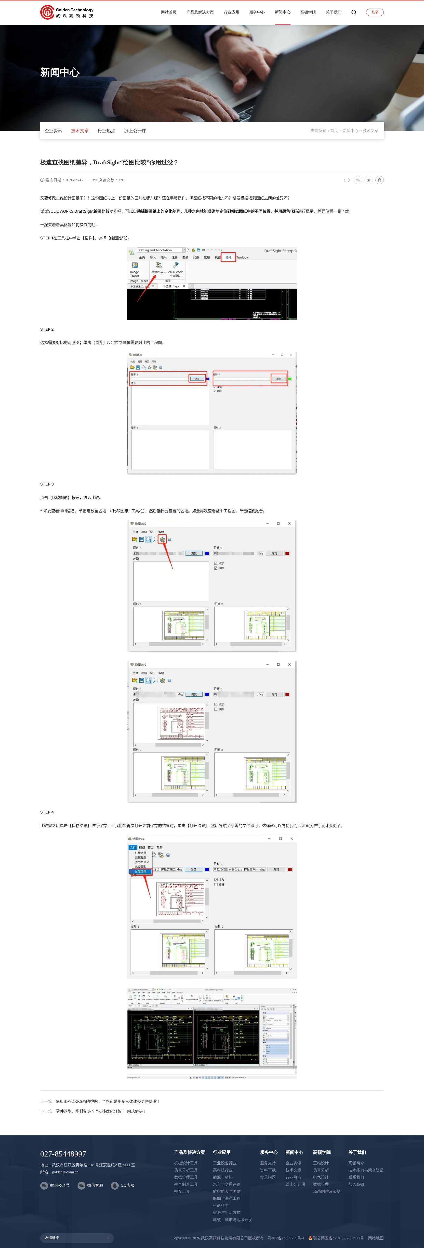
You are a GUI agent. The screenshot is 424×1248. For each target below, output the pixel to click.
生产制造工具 (186, 1184)
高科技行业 (223, 1170)
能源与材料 (223, 1177)
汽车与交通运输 (226, 1184)
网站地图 (376, 1238)
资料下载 (268, 1170)
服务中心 (257, 12)
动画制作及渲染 (327, 1191)
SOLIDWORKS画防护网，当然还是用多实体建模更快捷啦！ (100, 1101)
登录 (374, 12)
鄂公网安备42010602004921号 (338, 1238)
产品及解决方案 (200, 12)
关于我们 (334, 12)
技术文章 (80, 130)
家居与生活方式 (226, 1212)
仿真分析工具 (186, 1170)
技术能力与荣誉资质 (366, 1170)
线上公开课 (135, 130)
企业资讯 (53, 130)
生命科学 (221, 1205)
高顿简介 (356, 1163)
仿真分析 (321, 1170)
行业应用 (231, 12)
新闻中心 (283, 12)
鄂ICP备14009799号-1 (286, 1238)
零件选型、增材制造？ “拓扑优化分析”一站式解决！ (93, 1111)
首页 (334, 131)
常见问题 (268, 1177)
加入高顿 (356, 1184)
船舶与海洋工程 (226, 1198)
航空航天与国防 (226, 1191)
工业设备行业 (225, 1163)
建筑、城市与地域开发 (232, 1220)
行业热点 (106, 130)
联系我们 (356, 1177)
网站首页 (169, 12)
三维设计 (321, 1163)
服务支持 (268, 1163)
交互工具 (182, 1191)
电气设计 (321, 1177)
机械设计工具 (186, 1163)
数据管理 (321, 1184)
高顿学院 (308, 12)
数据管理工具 (186, 1177)
